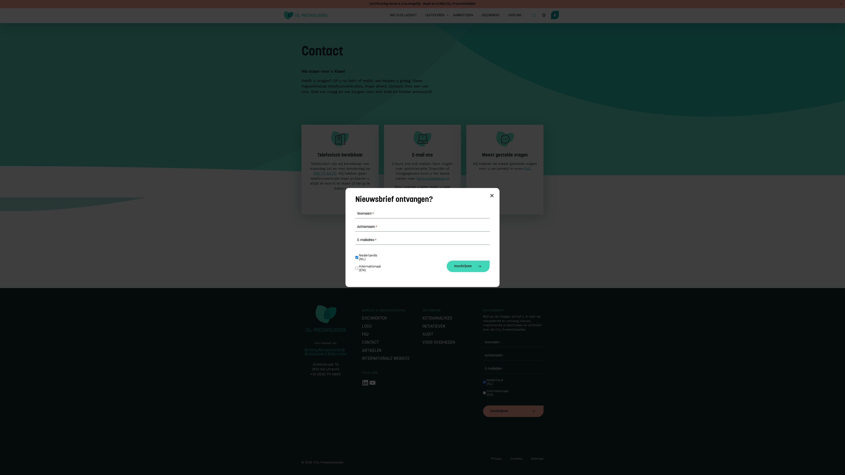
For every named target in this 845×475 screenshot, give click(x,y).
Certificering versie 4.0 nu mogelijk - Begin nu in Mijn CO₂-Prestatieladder (422, 4)
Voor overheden (438, 343)
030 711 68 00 (325, 173)
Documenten (374, 318)
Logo (367, 327)
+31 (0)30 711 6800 (325, 374)
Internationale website (386, 359)
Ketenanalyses (437, 318)
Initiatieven (433, 327)
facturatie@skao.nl (433, 178)
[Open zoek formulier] (534, 16)
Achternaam (495, 355)
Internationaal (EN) (497, 393)
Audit (428, 334)
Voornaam (493, 342)
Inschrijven (499, 411)
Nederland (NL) (495, 382)
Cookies (516, 458)
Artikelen (372, 351)
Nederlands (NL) (368, 257)
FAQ (527, 168)
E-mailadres (494, 369)
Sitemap (537, 458)
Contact (370, 343)
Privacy (496, 458)
